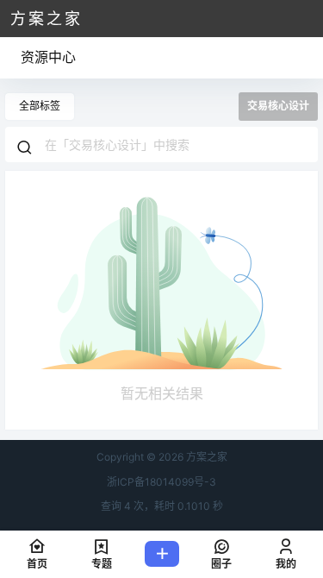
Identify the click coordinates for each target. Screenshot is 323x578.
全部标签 (39, 105)
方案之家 (205, 456)
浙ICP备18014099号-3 (161, 481)
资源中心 (48, 57)
